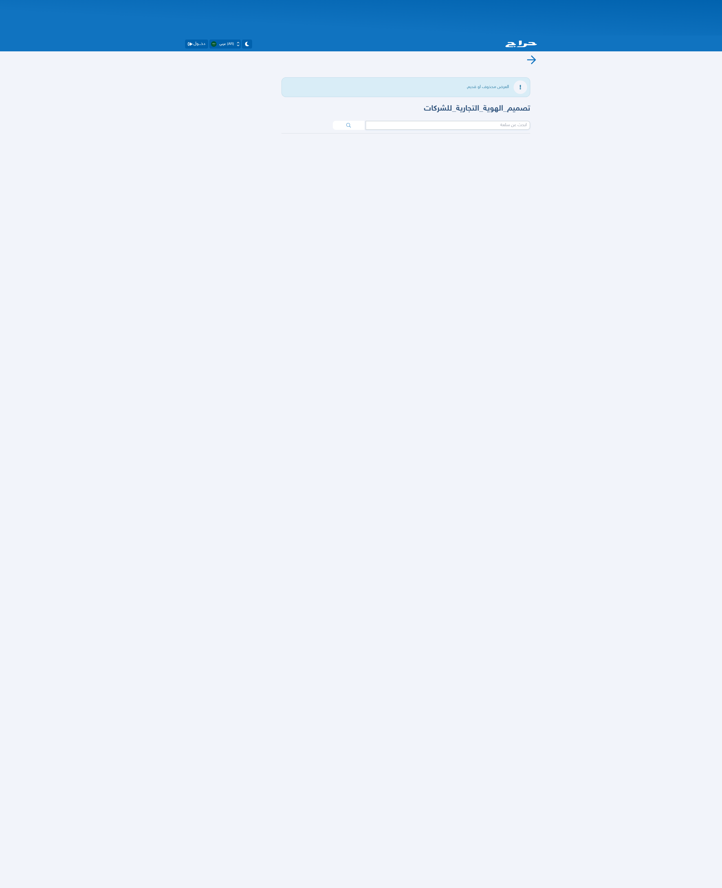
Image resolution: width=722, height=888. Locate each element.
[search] (348, 125)
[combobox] (448, 125)
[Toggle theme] (247, 44)
